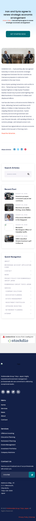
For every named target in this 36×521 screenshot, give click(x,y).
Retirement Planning (14, 310)
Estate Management (14, 299)
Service (8, 288)
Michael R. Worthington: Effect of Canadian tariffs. (23, 230)
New (9, 20)
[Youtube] (8, 392)
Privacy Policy (23, 517)
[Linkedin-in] (18, 392)
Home (5, 20)
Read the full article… (9, 133)
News (7, 275)
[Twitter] (13, 392)
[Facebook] (3, 392)
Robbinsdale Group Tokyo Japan (18, 284)
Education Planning (14, 295)
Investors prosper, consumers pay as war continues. (23, 198)
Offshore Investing (14, 306)
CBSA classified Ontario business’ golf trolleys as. (23, 241)
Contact (8, 271)
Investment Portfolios (15, 302)
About (7, 261)
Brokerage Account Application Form (18, 266)
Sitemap (8, 313)
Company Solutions (14, 291)
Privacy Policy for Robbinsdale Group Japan (17, 279)
